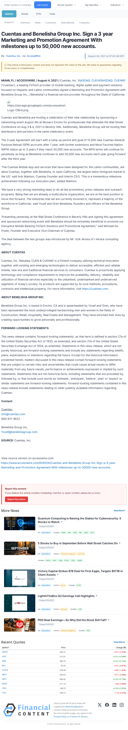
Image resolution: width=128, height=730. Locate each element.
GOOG (5, 670)
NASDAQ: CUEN (89, 80)
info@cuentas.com (13, 414)
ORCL (4, 688)
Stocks (24, 13)
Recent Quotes (65, 4)
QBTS (86, 532)
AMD (4, 661)
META (4, 674)
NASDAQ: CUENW (112, 80)
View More (119, 510)
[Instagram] (121, 710)
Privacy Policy (60, 716)
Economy (81, 554)
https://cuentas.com (95, 288)
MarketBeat (46, 532)
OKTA (73, 560)
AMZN (48, 560)
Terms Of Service (79, 716)
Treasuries (84, 22)
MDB (60, 560)
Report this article (16, 499)
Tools (52, 13)
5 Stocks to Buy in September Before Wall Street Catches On (79, 543)
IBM (69, 532)
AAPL (4, 656)
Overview (25, 22)
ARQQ (63, 532)
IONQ (75, 532)
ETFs (38, 13)
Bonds (63, 585)
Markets (9, 13)
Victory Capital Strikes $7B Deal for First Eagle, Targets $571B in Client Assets (80, 572)
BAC (4, 665)
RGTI (92, 532)
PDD (88, 630)
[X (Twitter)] (99, 710)
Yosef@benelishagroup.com (19, 432)
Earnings (64, 609)
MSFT (4, 679)
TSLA (4, 692)
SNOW (79, 560)
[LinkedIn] (114, 710)
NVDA (66, 560)
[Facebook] (107, 710)
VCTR (78, 585)
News (38, 22)
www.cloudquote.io (74, 706)
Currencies (51, 22)
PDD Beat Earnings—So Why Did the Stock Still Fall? (74, 620)
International (67, 22)
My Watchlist (91, 4)
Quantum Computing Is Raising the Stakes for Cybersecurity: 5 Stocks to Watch (79, 520)
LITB (79, 609)
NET (80, 532)
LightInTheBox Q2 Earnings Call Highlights (68, 596)
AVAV (55, 560)
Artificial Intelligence (68, 554)
